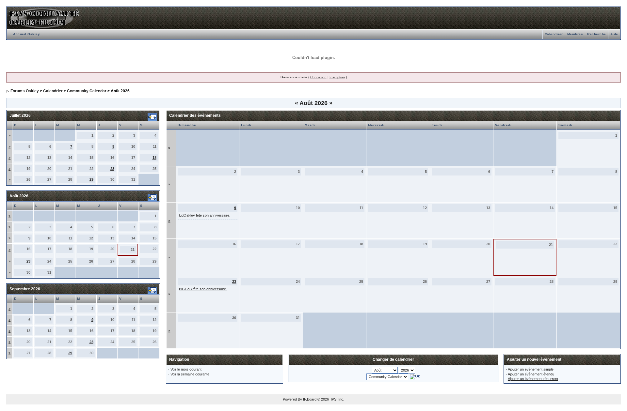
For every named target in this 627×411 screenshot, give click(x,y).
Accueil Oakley (26, 34)
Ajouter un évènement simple (531, 369)
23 (112, 169)
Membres (575, 34)
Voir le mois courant (185, 369)
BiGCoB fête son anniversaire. (203, 289)
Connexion (318, 77)
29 (91, 179)
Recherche (596, 34)
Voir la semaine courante (189, 374)
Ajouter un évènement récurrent (533, 379)
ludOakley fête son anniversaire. (204, 215)
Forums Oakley (24, 91)
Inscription (337, 77)
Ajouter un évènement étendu (531, 374)
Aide (614, 34)
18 (154, 158)
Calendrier (554, 34)
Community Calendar (86, 91)
